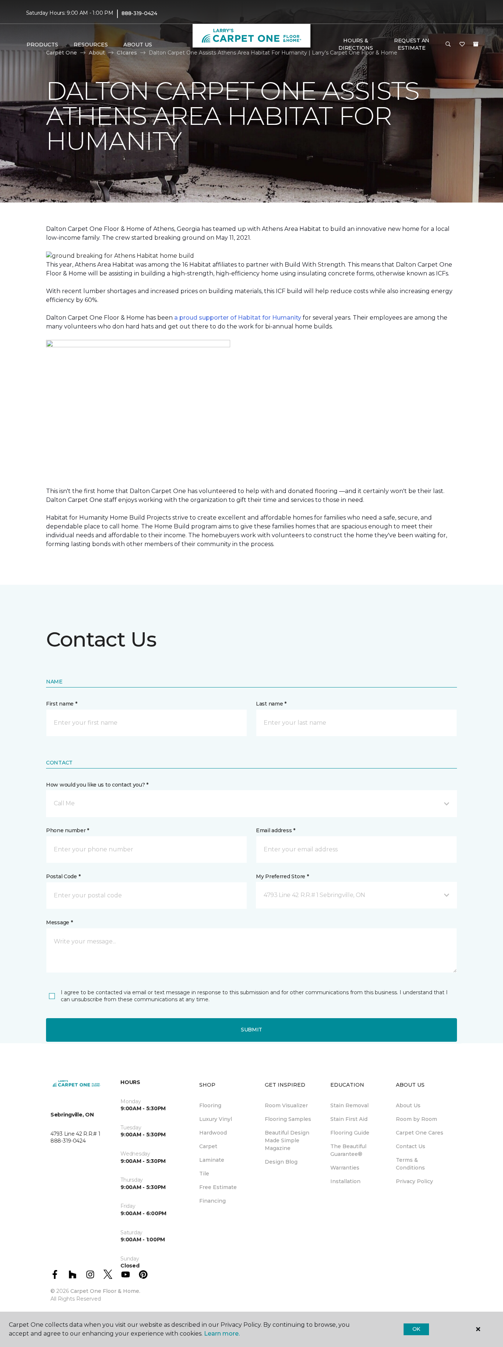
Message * (59, 922)
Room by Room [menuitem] (416, 1119)
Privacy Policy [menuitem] (414, 1181)
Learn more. (222, 1333)
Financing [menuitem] (212, 1200)
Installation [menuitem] (345, 1181)
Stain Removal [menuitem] (349, 1105)
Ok (416, 1329)
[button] (448, 44)
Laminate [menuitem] (211, 1160)
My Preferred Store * (282, 876)
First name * (61, 703)
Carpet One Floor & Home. (105, 1291)
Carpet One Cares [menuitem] (419, 1132)
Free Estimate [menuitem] (218, 1187)
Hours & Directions (355, 44)
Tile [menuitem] (204, 1173)
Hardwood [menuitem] (213, 1132)
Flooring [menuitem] (210, 1105)
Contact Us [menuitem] (410, 1146)
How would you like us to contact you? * (97, 784)
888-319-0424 (139, 13)
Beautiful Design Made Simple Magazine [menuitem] (287, 1140)
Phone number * (67, 830)
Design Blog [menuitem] (281, 1161)
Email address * (275, 830)
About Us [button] (137, 44)
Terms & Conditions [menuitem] (410, 1164)
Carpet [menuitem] (208, 1146)
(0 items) (475, 44)
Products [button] (42, 44)
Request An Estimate (411, 44)
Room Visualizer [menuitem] (286, 1105)
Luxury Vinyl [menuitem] (215, 1119)
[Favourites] (462, 44)
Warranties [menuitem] (344, 1167)
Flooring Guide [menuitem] (349, 1132)
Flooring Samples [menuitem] (288, 1119)
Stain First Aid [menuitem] (348, 1119)
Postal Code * (63, 876)
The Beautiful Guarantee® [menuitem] (348, 1150)
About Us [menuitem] (408, 1105)
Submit (251, 1029)
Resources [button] (91, 44)
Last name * (271, 703)
